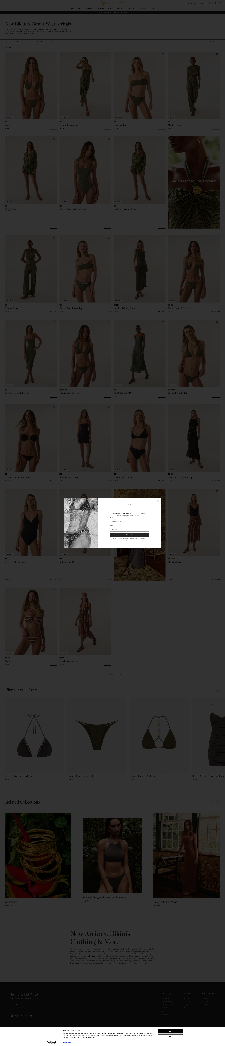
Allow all (170, 1031)
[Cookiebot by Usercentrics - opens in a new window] (51, 1042)
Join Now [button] (129, 535)
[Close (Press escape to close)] (158, 501)
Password (112, 525)
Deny (170, 1036)
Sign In (129, 508)
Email (111, 518)
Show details (67, 1042)
